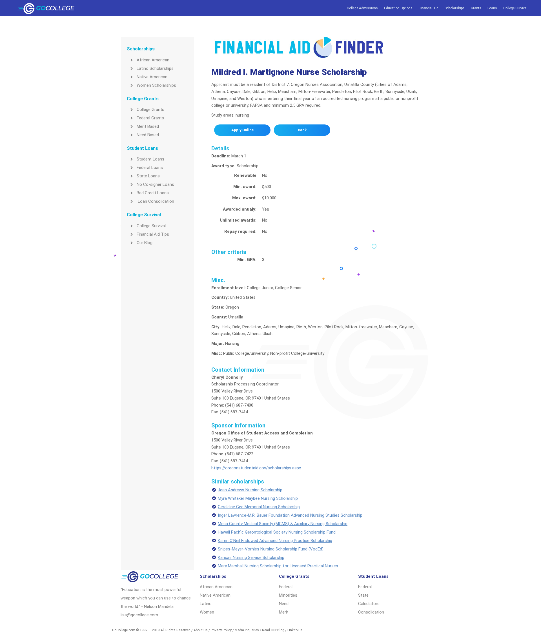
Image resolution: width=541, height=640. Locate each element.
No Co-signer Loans (155, 184)
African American (153, 60)
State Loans (148, 176)
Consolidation (371, 612)
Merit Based (148, 126)
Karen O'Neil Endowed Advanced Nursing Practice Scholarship (275, 540)
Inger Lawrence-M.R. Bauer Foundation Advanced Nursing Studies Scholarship (290, 515)
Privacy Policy (221, 630)
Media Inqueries (247, 630)
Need (284, 603)
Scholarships (455, 8)
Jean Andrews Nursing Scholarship (250, 489)
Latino (206, 603)
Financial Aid (428, 8)
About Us (201, 630)
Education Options (398, 8)
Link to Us (295, 630)
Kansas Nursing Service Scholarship (251, 557)
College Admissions (362, 8)
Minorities (288, 595)
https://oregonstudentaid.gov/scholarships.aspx (256, 467)
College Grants (150, 109)
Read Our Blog (273, 630)
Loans (492, 8)
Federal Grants (150, 118)
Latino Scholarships (155, 68)
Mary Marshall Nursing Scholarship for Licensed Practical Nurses (278, 565)
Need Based (148, 134)
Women (207, 612)
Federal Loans (150, 167)
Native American (152, 76)
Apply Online (242, 130)
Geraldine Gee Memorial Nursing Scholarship (259, 506)
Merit (284, 612)
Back (302, 130)
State (363, 595)
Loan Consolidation (155, 201)
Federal (285, 586)
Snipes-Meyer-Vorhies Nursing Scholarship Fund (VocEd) (270, 549)
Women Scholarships (156, 85)
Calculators (369, 603)
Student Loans (150, 159)
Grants (476, 8)
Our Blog (144, 242)
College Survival (515, 8)
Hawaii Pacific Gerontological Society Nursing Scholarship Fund (277, 532)
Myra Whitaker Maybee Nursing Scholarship (258, 498)
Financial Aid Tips (153, 234)
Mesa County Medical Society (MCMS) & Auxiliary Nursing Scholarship (282, 523)
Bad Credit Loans (153, 192)
